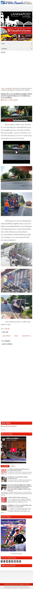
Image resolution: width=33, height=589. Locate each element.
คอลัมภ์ (12, 466)
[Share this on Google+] (8, 328)
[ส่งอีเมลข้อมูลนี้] (2, 332)
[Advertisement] (16, 70)
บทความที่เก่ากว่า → (27, 336)
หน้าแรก (16, 336)
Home (2, 88)
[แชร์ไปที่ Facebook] (7, 332)
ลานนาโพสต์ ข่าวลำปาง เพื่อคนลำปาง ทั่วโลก (18, 584)
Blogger (20, 553)
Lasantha (26, 586)
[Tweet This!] (6, 328)
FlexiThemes (12, 586)
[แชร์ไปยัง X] (6, 332)
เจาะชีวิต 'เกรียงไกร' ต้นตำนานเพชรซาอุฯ (17, 497)
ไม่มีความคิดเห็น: (13, 100)
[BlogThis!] (4, 332)
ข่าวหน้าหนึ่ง (8, 88)
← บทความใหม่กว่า (6, 336)
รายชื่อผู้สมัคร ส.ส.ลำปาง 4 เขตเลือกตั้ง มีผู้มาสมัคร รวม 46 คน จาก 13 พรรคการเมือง (19, 506)
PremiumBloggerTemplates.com (11, 587)
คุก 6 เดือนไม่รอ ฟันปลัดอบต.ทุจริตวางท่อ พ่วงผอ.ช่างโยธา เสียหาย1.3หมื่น (18, 470)
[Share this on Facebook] (5, 328)
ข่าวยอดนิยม (5, 466)
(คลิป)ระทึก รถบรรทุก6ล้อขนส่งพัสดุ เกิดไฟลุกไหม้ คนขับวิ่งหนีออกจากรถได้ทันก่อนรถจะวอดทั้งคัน (16, 95)
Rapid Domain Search (24, 587)
